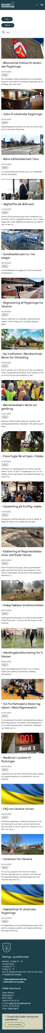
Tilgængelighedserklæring (15, 979)
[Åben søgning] (37, 5)
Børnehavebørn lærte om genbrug (19, 407)
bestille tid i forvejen (12, 974)
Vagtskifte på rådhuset (18, 204)
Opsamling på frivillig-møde (22, 506)
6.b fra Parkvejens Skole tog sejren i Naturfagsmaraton (20, 706)
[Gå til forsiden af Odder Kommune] (17, 5)
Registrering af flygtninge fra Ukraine (22, 305)
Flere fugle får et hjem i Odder (23, 456)
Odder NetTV (13, 1008)
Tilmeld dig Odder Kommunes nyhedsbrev (21, 1018)
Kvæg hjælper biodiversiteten (23, 605)
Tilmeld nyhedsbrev (14, 1024)
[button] (43, 5)
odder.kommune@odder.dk (19, 1003)
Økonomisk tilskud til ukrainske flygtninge (21, 65)
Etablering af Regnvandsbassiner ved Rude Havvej (22, 553)
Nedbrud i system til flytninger (16, 759)
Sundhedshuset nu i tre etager (18, 256)
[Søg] (3, 32)
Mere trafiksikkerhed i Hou (21, 159)
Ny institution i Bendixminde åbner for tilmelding (21, 356)
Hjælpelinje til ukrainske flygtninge (18, 911)
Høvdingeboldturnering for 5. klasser (22, 654)
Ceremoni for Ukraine (17, 859)
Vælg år (7, 25)
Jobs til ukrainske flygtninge (22, 114)
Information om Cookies (14, 982)
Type (7, 19)
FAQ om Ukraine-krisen (18, 809)
